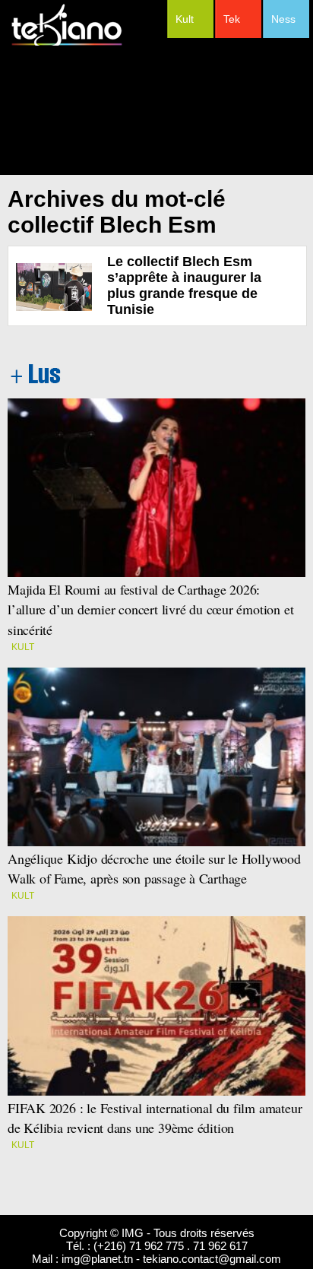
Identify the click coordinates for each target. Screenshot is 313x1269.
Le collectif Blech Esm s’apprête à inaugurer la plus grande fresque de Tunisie (184, 285)
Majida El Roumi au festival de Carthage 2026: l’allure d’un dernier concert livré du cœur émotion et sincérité (150, 609)
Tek (231, 19)
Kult (184, 19)
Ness (283, 19)
